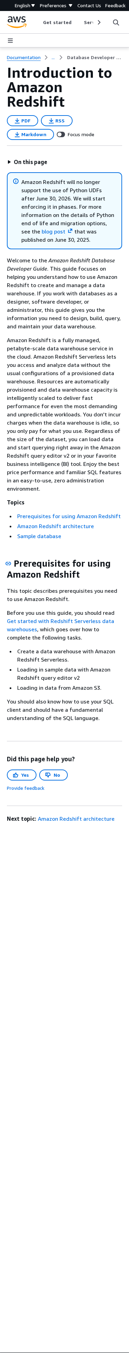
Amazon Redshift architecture (55, 526)
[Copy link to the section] (8, 563)
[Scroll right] (98, 22)
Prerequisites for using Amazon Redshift (69, 516)
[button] (27, 162)
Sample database (39, 536)
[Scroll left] (38, 22)
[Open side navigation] (10, 40)
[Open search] (116, 22)
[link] (94, 57)
